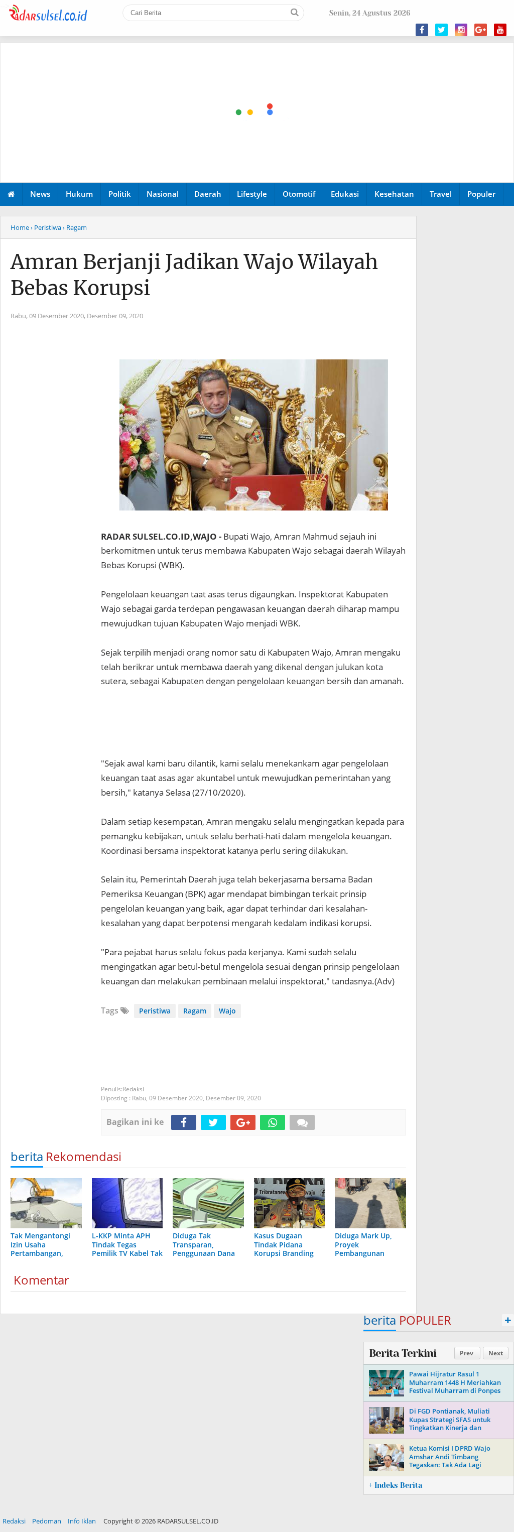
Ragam (194, 1010)
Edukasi (345, 194)
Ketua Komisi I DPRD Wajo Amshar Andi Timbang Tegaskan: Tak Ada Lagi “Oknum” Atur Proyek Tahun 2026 (452, 1465)
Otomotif (299, 194)
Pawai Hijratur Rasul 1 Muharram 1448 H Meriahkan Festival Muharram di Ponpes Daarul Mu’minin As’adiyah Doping (455, 1391)
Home (20, 227)
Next (495, 1353)
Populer (481, 194)
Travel (441, 194)
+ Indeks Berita (395, 1485)
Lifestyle (252, 194)
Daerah (207, 194)
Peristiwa (155, 1010)
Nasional (163, 194)
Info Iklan (82, 1520)
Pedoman (46, 1520)
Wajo (227, 1010)
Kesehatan (394, 194)
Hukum (79, 194)
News (40, 194)
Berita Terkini (402, 1353)
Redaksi (14, 1520)
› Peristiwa (46, 227)
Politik (119, 194)
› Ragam (75, 227)
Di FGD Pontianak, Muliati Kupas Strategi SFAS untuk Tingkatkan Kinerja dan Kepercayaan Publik (449, 1424)
